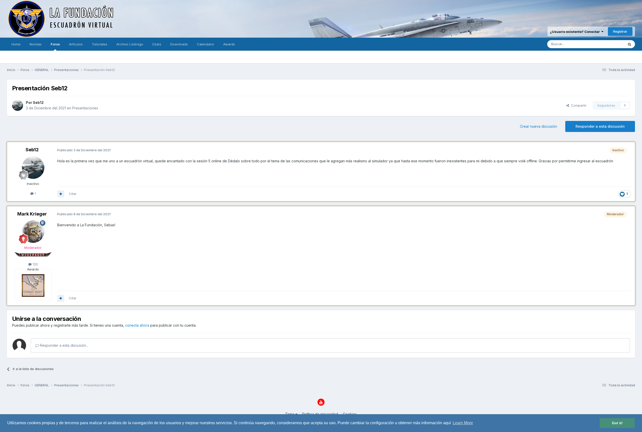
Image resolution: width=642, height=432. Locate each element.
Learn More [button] (463, 423)
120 (35, 264)
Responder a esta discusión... (63, 345)
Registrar (620, 31)
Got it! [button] (617, 423)
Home (16, 44)
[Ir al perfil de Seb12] (17, 105)
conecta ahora (137, 325)
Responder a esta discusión (600, 126)
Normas (36, 44)
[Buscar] (629, 44)
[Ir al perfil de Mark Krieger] (33, 231)
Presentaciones (85, 108)
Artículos (76, 44)
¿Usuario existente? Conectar (575, 32)
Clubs (156, 44)
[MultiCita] (60, 193)
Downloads (179, 44)
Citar (72, 194)
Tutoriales (99, 44)
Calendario (205, 44)
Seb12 (38, 102)
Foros (55, 44)
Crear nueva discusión (538, 126)
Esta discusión (606, 44)
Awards (229, 44)
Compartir (578, 105)
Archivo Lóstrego (129, 44)
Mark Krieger (32, 214)
